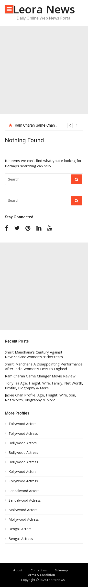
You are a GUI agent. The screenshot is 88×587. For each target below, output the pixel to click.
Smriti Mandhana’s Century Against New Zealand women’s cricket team (34, 354)
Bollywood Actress (23, 452)
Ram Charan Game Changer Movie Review (50, 125)
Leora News (44, 9)
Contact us (39, 570)
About (17, 570)
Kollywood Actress (23, 481)
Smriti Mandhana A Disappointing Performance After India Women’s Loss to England (44, 366)
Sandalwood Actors (24, 491)
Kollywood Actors (22, 471)
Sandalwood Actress (25, 500)
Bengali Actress (21, 538)
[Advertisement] (44, 70)
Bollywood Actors (23, 443)
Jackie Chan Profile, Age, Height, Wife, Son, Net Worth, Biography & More (40, 397)
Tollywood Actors (22, 424)
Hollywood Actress (23, 462)
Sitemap (61, 570)
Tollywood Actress (23, 433)
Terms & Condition (40, 575)
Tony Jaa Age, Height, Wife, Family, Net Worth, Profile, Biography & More (44, 385)
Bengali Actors (20, 529)
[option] (47, 125)
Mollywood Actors (23, 510)
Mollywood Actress (24, 519)
